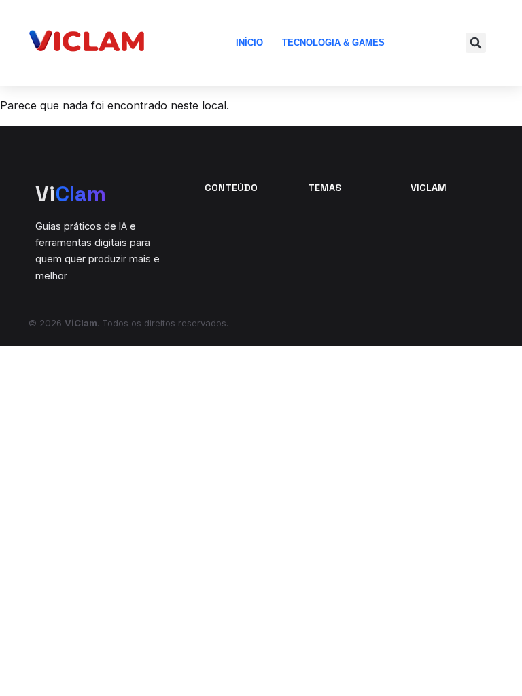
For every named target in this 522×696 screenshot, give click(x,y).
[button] (476, 43)
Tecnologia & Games (333, 42)
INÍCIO (249, 42)
